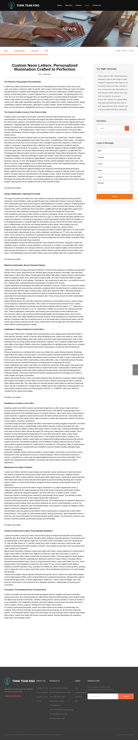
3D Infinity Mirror (55, 705)
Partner (39, 701)
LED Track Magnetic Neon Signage (62, 709)
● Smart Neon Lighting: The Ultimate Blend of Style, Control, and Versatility (113, 99)
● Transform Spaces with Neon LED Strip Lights (113, 86)
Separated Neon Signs (57, 697)
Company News (19, 51)
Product (79, 5)
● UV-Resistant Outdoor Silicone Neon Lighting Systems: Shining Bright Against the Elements (113, 93)
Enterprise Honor (42, 697)
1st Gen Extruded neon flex (59, 688)
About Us (68, 5)
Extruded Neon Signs (57, 701)
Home (59, 5)
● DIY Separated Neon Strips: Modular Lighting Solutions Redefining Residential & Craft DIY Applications (113, 106)
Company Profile (42, 688)
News (87, 5)
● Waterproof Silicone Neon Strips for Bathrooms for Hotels (113, 79)
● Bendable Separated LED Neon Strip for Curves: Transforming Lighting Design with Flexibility (113, 103)
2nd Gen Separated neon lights (60, 692)
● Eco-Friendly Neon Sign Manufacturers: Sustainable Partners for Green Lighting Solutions (113, 89)
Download (34, 51)
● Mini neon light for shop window (109, 96)
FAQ (46, 51)
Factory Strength (42, 692)
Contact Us (96, 5)
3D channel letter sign (57, 718)
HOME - (118, 51)
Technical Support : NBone (125, 734)
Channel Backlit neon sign (58, 714)
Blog (5, 51)
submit (114, 196)
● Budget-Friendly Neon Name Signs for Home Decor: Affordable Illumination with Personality (113, 83)
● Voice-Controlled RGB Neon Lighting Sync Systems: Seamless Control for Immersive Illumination (113, 109)
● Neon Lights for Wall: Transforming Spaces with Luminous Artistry (113, 76)
